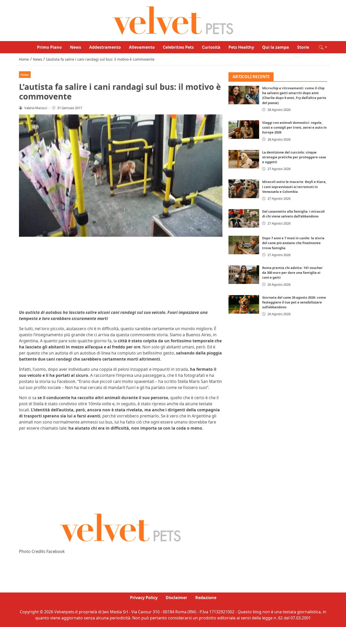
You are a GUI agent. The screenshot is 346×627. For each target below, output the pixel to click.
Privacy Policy (144, 597)
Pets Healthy (241, 47)
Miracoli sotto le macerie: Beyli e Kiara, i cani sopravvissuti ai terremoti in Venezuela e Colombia (294, 187)
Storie (303, 47)
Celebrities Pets (178, 47)
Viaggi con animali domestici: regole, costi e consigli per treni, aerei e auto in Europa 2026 (294, 128)
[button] (323, 47)
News (75, 47)
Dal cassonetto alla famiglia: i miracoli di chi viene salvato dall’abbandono (293, 214)
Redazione (205, 597)
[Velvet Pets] (173, 20)
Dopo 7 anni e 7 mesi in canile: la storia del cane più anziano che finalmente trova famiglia (293, 243)
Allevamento (142, 47)
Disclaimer (176, 597)
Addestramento (105, 47)
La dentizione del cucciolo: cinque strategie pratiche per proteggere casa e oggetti (294, 157)
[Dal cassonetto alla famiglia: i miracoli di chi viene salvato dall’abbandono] (243, 218)
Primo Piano (49, 47)
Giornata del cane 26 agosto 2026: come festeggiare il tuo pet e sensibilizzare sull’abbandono (294, 302)
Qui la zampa (275, 47)
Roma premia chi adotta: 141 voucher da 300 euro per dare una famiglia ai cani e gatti (292, 273)
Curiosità (211, 47)
